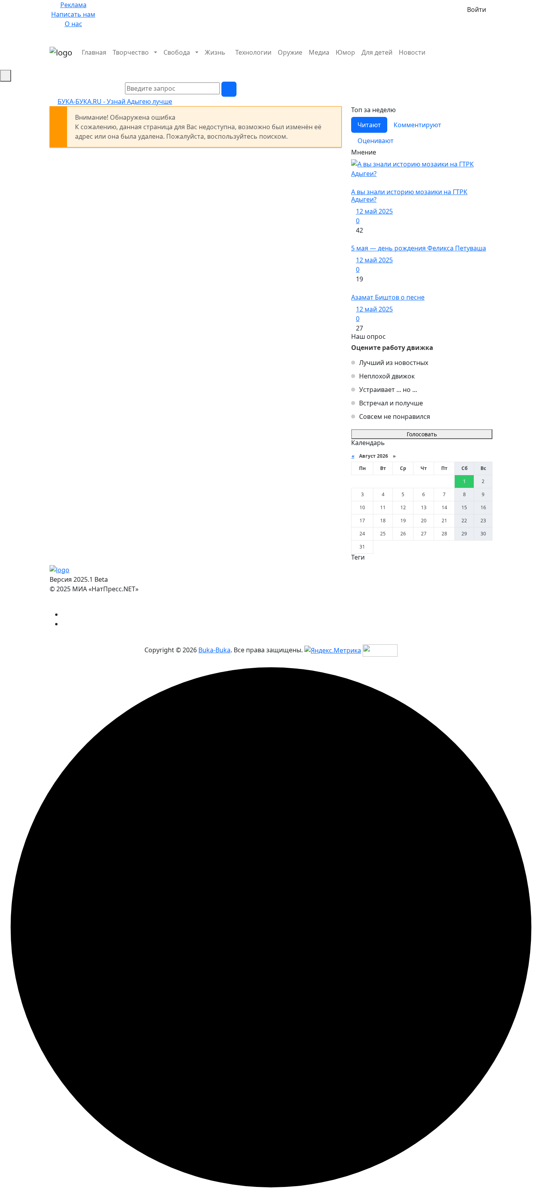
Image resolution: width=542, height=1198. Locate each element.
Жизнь (215, 52)
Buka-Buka (214, 650)
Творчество (131, 52)
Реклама (73, 4)
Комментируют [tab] (417, 124)
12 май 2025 (374, 211)
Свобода (176, 52)
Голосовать (422, 434)
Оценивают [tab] (375, 140)
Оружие (290, 52)
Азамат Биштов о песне (388, 297)
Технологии (253, 52)
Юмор (345, 52)
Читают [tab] (369, 124)
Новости (412, 52)
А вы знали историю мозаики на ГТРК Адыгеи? (409, 195)
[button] (490, 61)
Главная (94, 52)
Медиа (319, 52)
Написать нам (73, 14)
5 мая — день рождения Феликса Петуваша (418, 248)
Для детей (376, 52)
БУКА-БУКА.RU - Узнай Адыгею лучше (115, 101)
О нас (73, 23)
